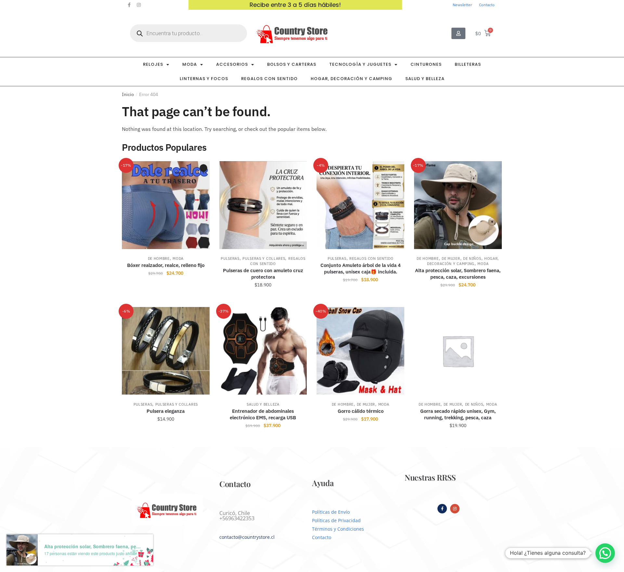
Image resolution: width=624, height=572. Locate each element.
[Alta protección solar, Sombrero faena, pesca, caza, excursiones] (458, 205)
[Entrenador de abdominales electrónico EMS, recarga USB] (263, 351)
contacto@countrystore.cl (247, 537)
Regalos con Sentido (269, 79)
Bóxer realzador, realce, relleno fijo (165, 265)
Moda (189, 64)
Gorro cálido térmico (361, 411)
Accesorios (232, 64)
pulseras (230, 258)
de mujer (451, 258)
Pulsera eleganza (166, 411)
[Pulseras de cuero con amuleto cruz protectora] (263, 205)
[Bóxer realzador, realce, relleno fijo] (166, 205)
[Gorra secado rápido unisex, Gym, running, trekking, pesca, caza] (458, 351)
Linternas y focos (204, 79)
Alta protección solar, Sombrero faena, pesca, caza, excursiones (457, 273)
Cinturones (426, 64)
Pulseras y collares (263, 258)
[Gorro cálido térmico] (360, 351)
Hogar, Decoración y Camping (351, 79)
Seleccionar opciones (165, 299)
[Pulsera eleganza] (166, 351)
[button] (605, 553)
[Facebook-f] (129, 5)
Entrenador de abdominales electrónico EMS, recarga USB (263, 414)
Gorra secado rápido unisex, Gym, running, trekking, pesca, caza (458, 414)
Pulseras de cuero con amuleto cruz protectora (263, 273)
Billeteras (468, 64)
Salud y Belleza (425, 79)
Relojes (153, 64)
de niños (472, 258)
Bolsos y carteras (291, 64)
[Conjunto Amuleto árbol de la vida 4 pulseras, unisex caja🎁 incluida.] (360, 205)
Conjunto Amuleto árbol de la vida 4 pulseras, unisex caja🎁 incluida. (360, 268)
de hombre (159, 258)
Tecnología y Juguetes (360, 64)
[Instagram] (138, 5)
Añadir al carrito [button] (361, 299)
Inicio (128, 94)
